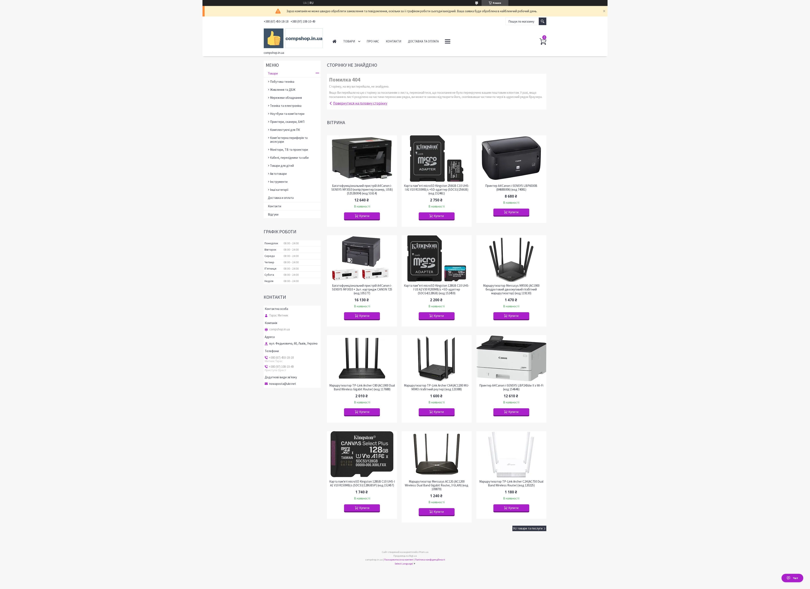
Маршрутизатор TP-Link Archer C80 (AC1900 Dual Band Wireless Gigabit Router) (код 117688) (362, 387)
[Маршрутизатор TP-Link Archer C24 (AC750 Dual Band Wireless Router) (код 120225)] (511, 454)
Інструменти (279, 182)
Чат (795, 578)
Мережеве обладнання (286, 98)
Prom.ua (423, 552)
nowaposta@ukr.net (282, 384)
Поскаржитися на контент (398, 559)
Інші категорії (279, 190)
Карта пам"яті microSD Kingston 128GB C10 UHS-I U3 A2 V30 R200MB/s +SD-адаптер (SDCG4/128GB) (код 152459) (436, 289)
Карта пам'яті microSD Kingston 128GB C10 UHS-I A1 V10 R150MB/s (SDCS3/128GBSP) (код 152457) (362, 483)
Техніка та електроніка (285, 106)
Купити (364, 216)
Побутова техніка (282, 82)
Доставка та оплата (423, 41)
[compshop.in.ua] (293, 37)
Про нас (373, 41)
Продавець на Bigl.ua (405, 555)
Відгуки (273, 214)
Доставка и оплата (281, 198)
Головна (334, 41)
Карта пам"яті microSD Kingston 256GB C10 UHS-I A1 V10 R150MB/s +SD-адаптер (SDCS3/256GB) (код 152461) (436, 189)
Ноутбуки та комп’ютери (287, 114)
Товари (349, 41)
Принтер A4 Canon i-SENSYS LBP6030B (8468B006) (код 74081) (511, 187)
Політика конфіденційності (430, 559)
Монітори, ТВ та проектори (289, 150)
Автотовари (278, 174)
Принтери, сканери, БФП (287, 122)
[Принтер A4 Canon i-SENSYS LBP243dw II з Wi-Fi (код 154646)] (511, 358)
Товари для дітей (282, 166)
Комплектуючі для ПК (285, 130)
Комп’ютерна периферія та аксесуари (289, 140)
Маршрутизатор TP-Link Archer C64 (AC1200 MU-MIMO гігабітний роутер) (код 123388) (436, 387)
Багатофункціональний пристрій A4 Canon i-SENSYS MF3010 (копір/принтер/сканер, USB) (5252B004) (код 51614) (362, 189)
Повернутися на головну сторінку (360, 103)
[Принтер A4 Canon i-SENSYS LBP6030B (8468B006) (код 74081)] (511, 158)
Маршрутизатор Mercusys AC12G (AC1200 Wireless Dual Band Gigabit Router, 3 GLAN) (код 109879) (436, 485)
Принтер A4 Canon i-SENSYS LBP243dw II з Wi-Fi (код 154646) (511, 387)
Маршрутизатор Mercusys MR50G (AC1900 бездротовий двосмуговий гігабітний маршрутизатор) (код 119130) (511, 289)
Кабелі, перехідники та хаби (289, 158)
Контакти (393, 41)
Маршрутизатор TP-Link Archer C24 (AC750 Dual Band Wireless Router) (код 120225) (511, 483)
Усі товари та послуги (528, 528)
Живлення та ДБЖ (283, 90)
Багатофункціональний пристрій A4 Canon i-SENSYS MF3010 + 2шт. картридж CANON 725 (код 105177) (362, 289)
